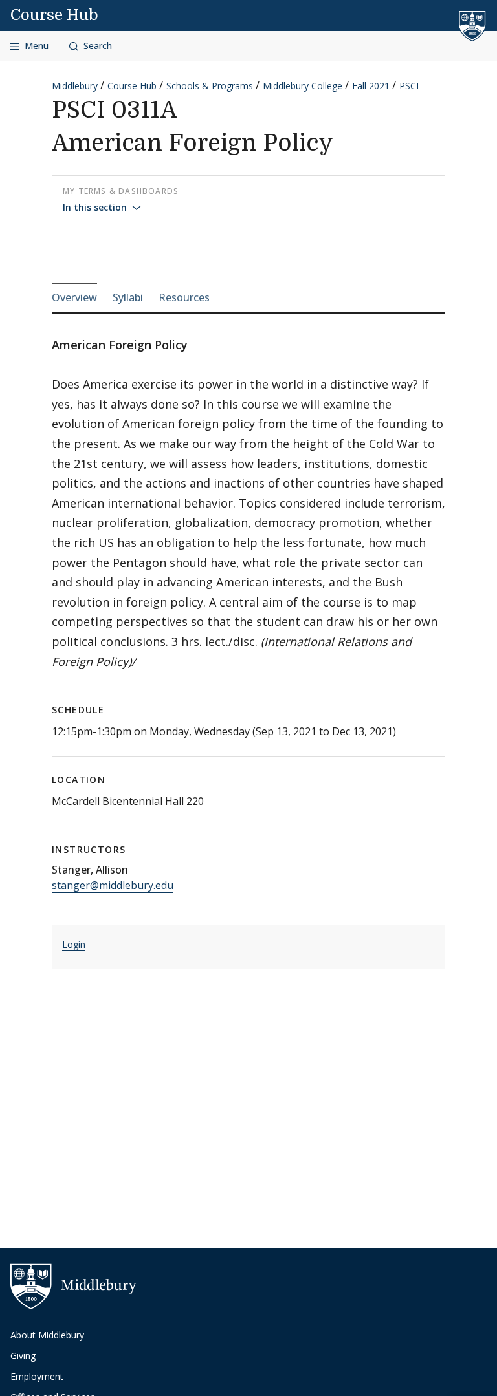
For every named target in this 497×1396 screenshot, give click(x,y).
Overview (74, 297)
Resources (184, 297)
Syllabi (128, 297)
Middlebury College (302, 86)
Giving (23, 1355)
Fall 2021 (371, 86)
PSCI (409, 86)
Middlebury (75, 86)
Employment (36, 1376)
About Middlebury (47, 1335)
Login (73, 944)
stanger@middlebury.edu (112, 885)
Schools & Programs (209, 86)
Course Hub (54, 15)
